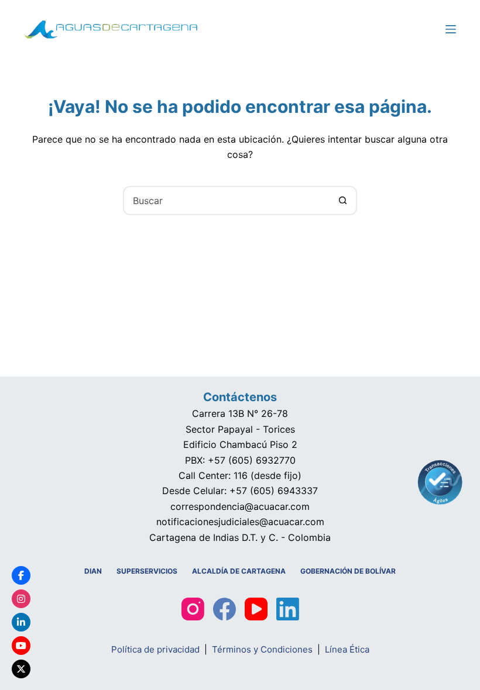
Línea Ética (347, 649)
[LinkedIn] (287, 609)
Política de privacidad (155, 649)
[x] (21, 669)
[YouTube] (256, 609)
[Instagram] (192, 609)
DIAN (93, 571)
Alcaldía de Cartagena (239, 571)
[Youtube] (21, 645)
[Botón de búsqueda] (342, 200)
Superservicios (146, 571)
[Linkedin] (21, 622)
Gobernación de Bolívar (348, 571)
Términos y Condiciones (262, 649)
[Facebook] (224, 609)
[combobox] (226, 200)
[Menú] (450, 29)
